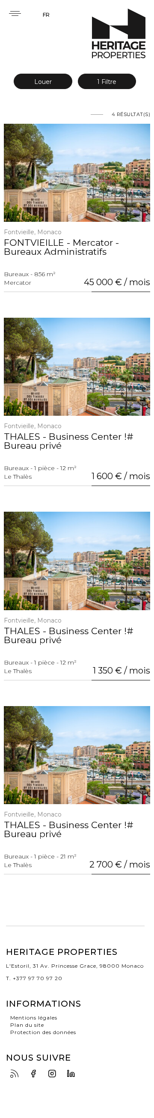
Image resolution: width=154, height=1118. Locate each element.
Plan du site (27, 1025)
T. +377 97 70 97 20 (34, 978)
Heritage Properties (118, 34)
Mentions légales (33, 1017)
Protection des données (43, 1032)
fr (46, 15)
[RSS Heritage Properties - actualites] (16, 1074)
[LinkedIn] (73, 1074)
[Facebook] (35, 1074)
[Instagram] (54, 1074)
